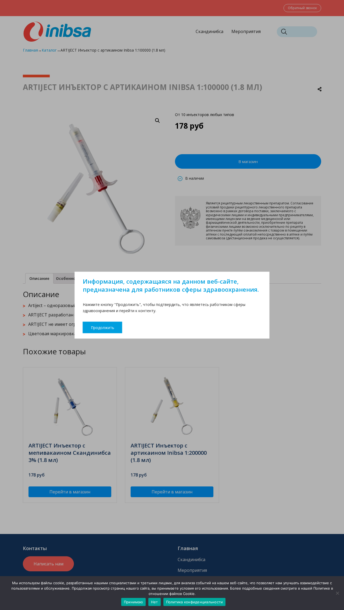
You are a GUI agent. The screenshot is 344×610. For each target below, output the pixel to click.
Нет (154, 602)
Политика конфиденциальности (194, 602)
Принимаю (133, 602)
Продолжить (102, 327)
